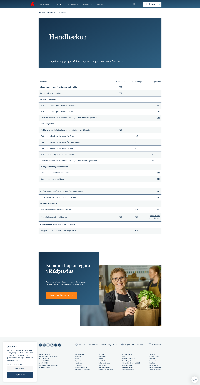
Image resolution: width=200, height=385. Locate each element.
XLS (158, 112)
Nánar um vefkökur (14, 365)
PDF (120, 87)
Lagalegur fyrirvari (45, 367)
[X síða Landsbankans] (44, 345)
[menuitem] (44, 4)
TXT (158, 106)
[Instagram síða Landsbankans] (56, 345)
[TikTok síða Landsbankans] (59, 345)
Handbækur (62, 12)
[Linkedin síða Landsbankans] (52, 345)
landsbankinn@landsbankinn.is (48, 365)
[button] (128, 4)
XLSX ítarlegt (154, 218)
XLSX (153, 155)
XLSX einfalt (155, 216)
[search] (140, 4)
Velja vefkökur (20, 368)
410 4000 (45, 363)
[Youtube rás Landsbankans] (48, 345)
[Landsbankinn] (32, 4)
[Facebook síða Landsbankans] (40, 345)
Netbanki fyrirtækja (47, 12)
